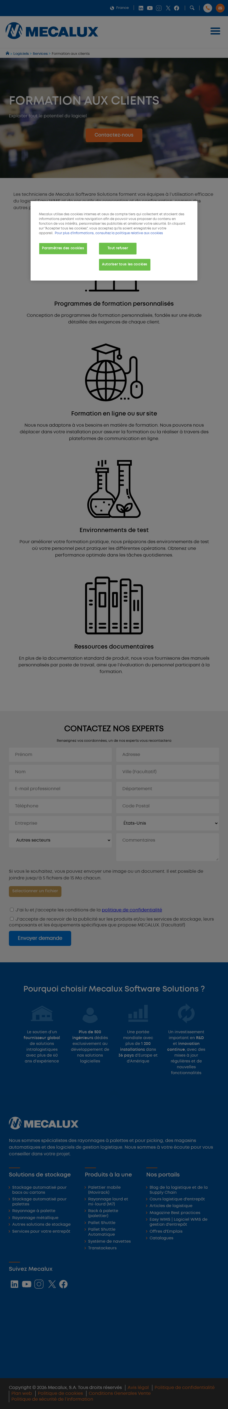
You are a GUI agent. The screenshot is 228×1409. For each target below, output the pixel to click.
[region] (114, 241)
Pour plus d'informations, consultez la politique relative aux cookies (109, 233)
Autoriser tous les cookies (124, 264)
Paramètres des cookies (63, 248)
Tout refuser (118, 248)
